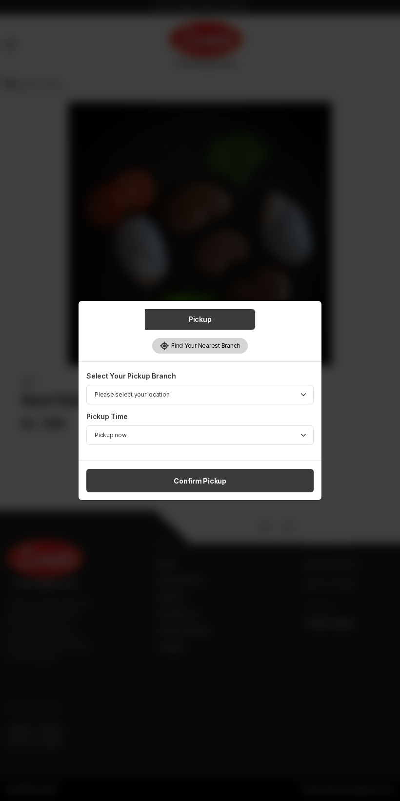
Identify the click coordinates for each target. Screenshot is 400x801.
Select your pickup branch (131, 376)
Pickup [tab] (200, 319)
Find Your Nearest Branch (204, 345)
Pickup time (106, 416)
